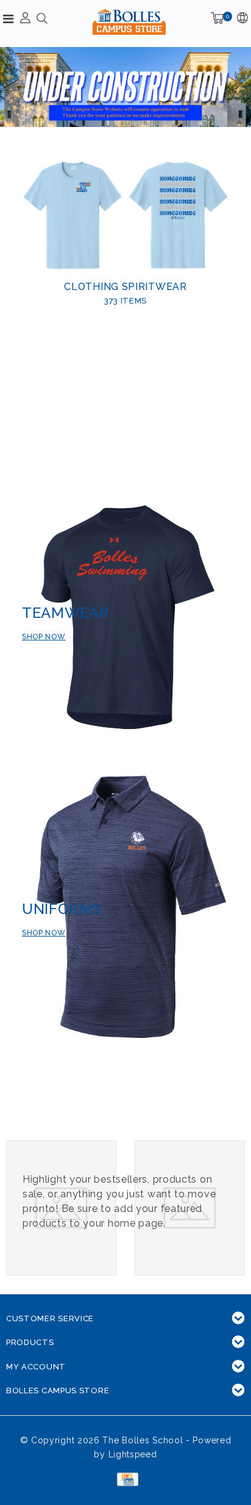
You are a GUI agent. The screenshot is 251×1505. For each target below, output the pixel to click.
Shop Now (44, 933)
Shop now (44, 637)
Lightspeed (132, 1454)
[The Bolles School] (129, 22)
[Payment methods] (125, 1479)
